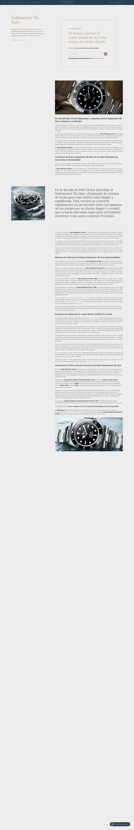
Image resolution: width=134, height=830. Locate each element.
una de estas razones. (98, 58)
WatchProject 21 (93, 318)
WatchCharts (78, 303)
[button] (106, 54)
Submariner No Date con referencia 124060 (77, 298)
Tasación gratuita (36, 2)
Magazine (111, 2)
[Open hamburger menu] (130, 2)
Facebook (101, 361)
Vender (4, 2)
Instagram (89, 361)
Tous (71, 301)
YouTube (95, 361)
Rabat (67, 301)
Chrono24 (69, 412)
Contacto (27, 2)
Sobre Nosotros (19, 2)
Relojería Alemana (79, 301)
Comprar (10, 2)
